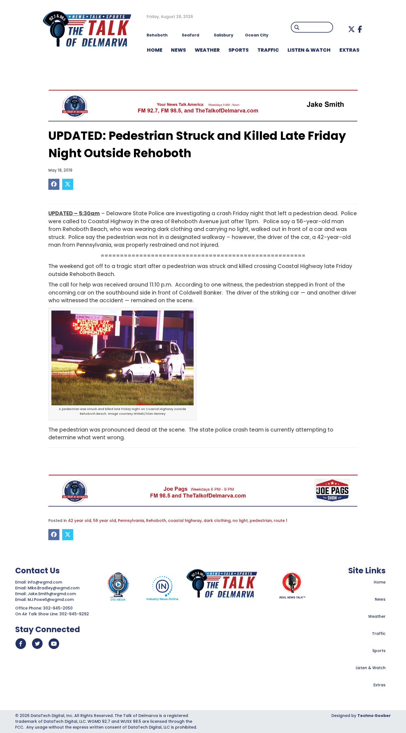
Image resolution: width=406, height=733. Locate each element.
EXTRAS (349, 49)
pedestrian (261, 520)
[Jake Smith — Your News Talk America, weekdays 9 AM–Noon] (203, 105)
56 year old (104, 520)
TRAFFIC (268, 49)
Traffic (379, 633)
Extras (379, 685)
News (380, 599)
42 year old (79, 520)
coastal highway (185, 520)
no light (240, 520)
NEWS (178, 49)
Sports (238, 49)
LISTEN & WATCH (309, 49)
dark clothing (217, 520)
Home (380, 582)
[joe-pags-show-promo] (203, 490)
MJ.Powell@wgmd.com (52, 599)
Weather (377, 616)
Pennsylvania (131, 520)
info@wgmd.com (45, 582)
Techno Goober (374, 715)
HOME (154, 49)
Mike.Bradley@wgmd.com (54, 588)
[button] (351, 29)
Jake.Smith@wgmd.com (52, 594)
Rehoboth (156, 520)
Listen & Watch (371, 668)
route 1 (280, 520)
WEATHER (207, 49)
